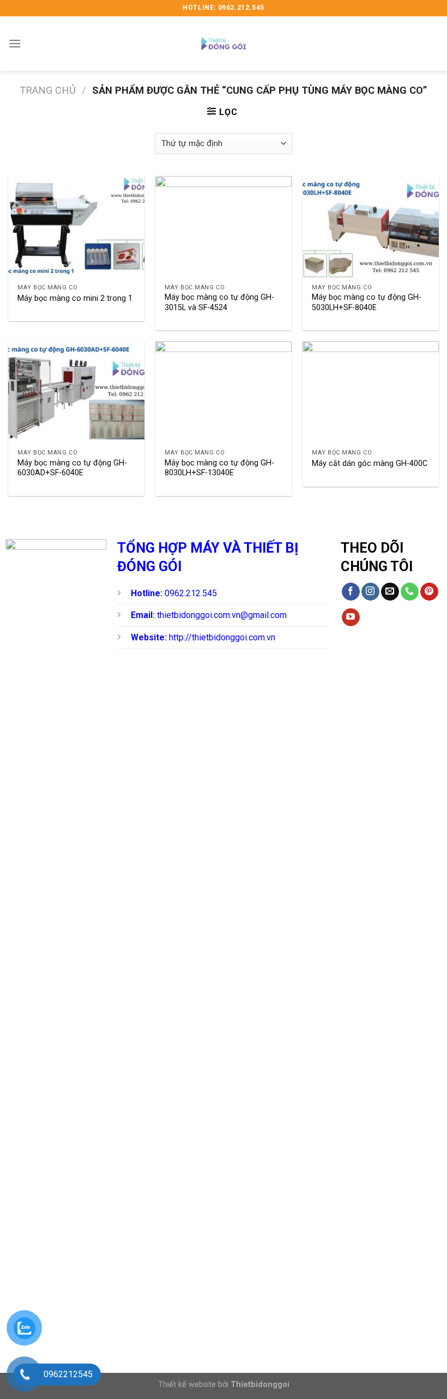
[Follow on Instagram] (370, 592)
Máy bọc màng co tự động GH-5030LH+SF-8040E (366, 302)
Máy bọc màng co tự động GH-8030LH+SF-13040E (219, 468)
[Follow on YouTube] (351, 617)
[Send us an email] (390, 592)
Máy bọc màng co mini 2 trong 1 (74, 298)
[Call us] (410, 592)
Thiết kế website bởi (223, 1384)
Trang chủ (48, 90)
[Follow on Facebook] (351, 592)
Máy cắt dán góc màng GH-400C (369, 463)
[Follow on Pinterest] (429, 592)
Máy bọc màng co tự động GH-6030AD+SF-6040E (72, 468)
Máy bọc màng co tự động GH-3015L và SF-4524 (219, 302)
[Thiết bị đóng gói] (223, 43)
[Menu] (14, 43)
